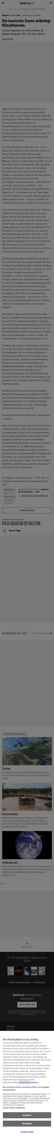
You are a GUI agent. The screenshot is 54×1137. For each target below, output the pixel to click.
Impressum (34, 1082)
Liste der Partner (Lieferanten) (14, 1108)
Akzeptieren (26, 1115)
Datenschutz (24, 1082)
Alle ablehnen (27, 1124)
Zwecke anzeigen (27, 1132)
